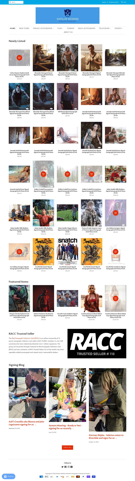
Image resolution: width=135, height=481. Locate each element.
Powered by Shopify (84, 473)
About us (68, 32)
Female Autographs (43, 28)
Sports (118, 28)
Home (12, 28)
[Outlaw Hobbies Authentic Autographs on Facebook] (65, 467)
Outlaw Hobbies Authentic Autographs (67, 473)
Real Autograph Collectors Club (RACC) (25, 338)
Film (60, 28)
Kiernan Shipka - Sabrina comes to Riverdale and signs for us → (106, 436)
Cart (124, 2)
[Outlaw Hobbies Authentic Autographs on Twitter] (63, 467)
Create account (114, 2)
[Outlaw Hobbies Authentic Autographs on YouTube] (71, 467)
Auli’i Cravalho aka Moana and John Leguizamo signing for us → (26, 423)
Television (104, 28)
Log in (104, 2)
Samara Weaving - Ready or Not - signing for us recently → (65, 427)
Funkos (70, 28)
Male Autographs (86, 28)
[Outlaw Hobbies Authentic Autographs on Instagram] (69, 467)
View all (67, 447)
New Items (24, 28)
